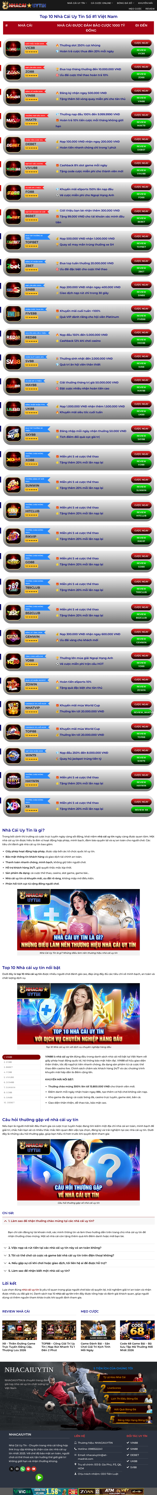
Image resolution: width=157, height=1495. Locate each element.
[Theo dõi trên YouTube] (33, 1469)
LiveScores (114, 1387)
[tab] (21, 1057)
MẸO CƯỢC (135, 8)
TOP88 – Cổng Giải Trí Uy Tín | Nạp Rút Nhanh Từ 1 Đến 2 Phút (58, 1347)
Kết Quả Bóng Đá (125, 1409)
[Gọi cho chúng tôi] (22, 1469)
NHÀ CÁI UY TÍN (76, 3)
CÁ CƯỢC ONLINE (101, 3)
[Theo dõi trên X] (11, 1469)
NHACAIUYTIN (29, 1369)
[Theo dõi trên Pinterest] (28, 1469)
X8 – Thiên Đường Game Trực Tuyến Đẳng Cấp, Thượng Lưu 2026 (18, 1347)
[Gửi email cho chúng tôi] (17, 1469)
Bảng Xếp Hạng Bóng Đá (133, 1420)
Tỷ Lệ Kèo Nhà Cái (114, 1377)
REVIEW (150, 8)
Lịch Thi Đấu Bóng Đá (124, 1398)
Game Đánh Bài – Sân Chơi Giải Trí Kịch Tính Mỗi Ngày (95, 1347)
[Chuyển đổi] (5, 1221)
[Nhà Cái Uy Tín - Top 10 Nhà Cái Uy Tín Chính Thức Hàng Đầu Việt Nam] (24, 5)
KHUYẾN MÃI (145, 3)
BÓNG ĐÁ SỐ (124, 3)
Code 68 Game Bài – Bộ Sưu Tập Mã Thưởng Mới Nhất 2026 (136, 1347)
